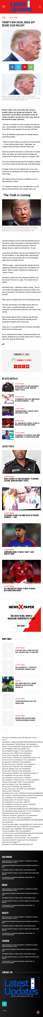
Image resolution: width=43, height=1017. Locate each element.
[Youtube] (27, 366)
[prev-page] (3, 730)
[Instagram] (19, 366)
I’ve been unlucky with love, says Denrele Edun (25, 702)
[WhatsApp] (31, 67)
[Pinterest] (25, 67)
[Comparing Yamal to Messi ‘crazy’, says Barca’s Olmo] (8, 411)
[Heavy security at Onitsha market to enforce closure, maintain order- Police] (8, 387)
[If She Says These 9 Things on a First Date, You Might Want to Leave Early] (8, 650)
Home (4, 17)
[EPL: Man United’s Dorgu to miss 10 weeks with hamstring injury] (8, 423)
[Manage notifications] (38, 1012)
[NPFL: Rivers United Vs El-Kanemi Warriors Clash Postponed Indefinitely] (8, 684)
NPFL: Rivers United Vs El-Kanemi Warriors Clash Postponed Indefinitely (25, 685)
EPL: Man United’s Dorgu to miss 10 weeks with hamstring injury (27, 424)
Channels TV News (24, 360)
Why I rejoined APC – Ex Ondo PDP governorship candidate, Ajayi (26, 668)
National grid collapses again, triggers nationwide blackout (25, 719)
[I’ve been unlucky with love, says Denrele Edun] (8, 701)
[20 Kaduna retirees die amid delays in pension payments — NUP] (8, 399)
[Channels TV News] (14, 360)
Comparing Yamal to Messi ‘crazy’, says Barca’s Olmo (27, 412)
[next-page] (6, 730)
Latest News (13, 17)
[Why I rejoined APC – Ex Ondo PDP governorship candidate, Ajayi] (8, 667)
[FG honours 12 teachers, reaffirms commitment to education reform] (8, 435)
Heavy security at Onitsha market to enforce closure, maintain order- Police (27, 388)
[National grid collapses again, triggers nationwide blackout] (8, 718)
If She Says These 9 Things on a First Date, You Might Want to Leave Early (27, 651)
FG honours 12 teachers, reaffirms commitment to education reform (27, 436)
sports (18, 680)
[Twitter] (18, 67)
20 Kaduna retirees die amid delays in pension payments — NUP (27, 400)
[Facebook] (12, 67)
